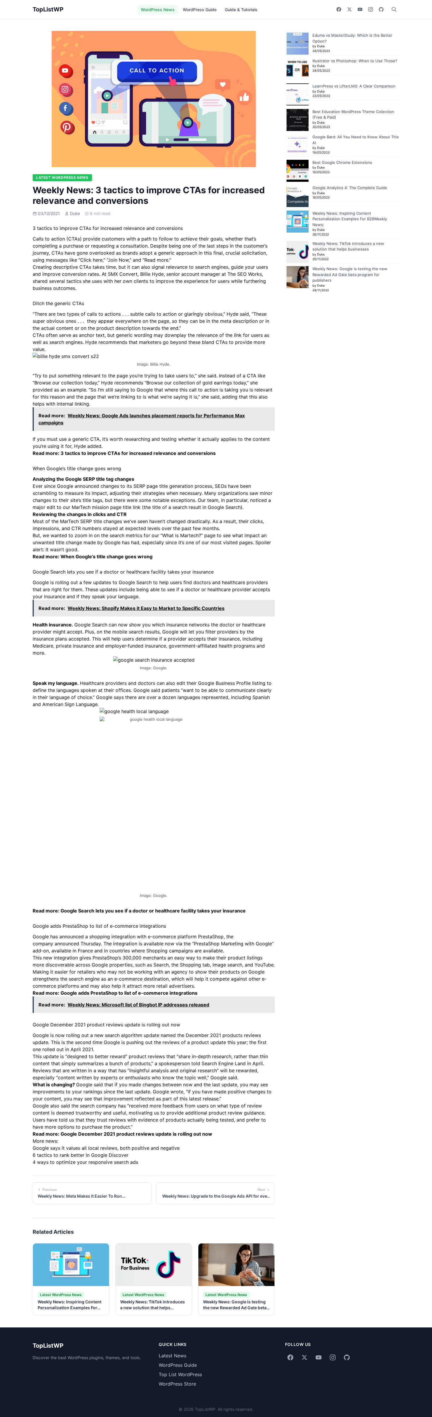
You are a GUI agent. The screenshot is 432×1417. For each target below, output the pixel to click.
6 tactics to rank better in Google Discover (80, 1155)
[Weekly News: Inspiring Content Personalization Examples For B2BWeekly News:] (298, 222)
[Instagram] (370, 9)
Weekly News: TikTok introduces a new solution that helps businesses (152, 1307)
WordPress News (158, 9)
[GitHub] (381, 9)
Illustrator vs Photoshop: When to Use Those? (354, 60)
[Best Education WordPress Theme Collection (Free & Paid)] (298, 120)
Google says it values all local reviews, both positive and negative (106, 1148)
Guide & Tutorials (241, 9)
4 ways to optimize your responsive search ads (85, 1162)
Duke (75, 213)
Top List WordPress (180, 1374)
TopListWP (48, 9)
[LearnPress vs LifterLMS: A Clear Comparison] (298, 94)
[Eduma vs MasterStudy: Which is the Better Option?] (298, 44)
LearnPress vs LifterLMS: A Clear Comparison (354, 86)
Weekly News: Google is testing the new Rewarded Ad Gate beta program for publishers (235, 1307)
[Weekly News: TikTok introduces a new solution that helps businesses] (298, 252)
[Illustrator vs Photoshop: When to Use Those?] (298, 69)
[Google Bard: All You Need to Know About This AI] (298, 145)
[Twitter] (349, 9)
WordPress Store (177, 1384)
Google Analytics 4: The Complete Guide (349, 187)
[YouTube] (360, 9)
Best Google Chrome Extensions (342, 162)
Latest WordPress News (62, 177)
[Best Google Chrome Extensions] (298, 171)
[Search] (394, 9)
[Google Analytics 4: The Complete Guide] (298, 196)
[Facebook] (339, 9)
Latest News (172, 1356)
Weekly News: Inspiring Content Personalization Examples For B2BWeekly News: (69, 1307)
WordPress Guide (200, 9)
